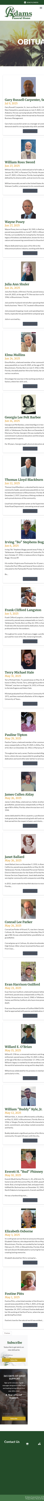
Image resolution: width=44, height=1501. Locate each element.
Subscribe (13, 1360)
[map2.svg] (39, 1444)
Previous (7, 1333)
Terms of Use (40, 1499)
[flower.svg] (27, 1444)
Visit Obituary (30, 131)
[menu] (41, 8)
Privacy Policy (30, 1499)
